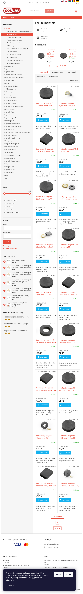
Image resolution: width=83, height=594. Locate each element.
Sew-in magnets (12, 52)
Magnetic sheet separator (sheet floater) (17, 132)
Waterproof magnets (13, 63)
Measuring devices (10, 101)
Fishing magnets (9, 92)
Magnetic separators (11, 118)
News (6, 175)
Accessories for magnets (15, 60)
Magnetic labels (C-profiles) (13, 75)
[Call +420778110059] (6, 3)
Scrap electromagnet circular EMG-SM (56, 568)
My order (46, 3)
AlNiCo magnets (12, 46)
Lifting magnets (9, 164)
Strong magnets (9, 141)
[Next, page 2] (57, 522)
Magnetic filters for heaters (13, 126)
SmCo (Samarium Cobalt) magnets (18, 49)
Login (7, 242)
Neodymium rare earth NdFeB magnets (19, 31)
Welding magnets (10, 89)
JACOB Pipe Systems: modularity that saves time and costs (61, 562)
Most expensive (72, 72)
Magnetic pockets (10, 69)
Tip (9, 209)
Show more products (56, 66)
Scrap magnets (9, 152)
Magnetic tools (9, 129)
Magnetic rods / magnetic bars (14, 106)
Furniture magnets (10, 98)
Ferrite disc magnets (14, 37)
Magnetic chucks (9, 170)
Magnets (7, 29)
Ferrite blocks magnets (14, 40)
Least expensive (57, 72)
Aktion (10, 203)
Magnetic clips (9, 112)
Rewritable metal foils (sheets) (14, 78)
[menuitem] (5, 17)
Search (50, 11)
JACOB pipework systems (12, 155)
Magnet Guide (33, 3)
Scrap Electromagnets (11, 144)
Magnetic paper (9, 80)
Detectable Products (11, 147)
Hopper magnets (9, 109)
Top (58, 528)
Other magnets (9, 173)
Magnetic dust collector (12, 161)
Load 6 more (57, 516)
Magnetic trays (9, 115)
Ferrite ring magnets (13, 43)
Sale (5, 178)
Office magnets (12, 57)
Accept (68, 574)
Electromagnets (9, 158)
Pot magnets (8, 66)
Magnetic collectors (10, 135)
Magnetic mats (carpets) (12, 138)
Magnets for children (11, 86)
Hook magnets (9, 95)
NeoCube (7, 83)
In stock (11, 200)
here (33, 578)
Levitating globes (10, 150)
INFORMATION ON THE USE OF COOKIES (16, 565)
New (9, 206)
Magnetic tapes (9, 72)
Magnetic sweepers (10, 103)
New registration (8, 246)
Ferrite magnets (12, 34)
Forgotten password (10, 248)
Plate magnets (9, 121)
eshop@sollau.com (53, 544)
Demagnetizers (9, 167)
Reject (58, 574)
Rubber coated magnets (14, 54)
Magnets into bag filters (12, 124)
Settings (11, 585)
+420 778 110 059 (52, 547)
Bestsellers (12, 212)
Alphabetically (53, 76)
